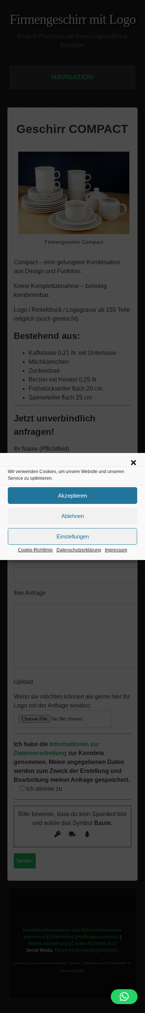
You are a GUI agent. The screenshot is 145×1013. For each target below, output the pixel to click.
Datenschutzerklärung (79, 550)
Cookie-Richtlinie (35, 550)
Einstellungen (73, 536)
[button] (133, 462)
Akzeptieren (72, 495)
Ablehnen (72, 516)
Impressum (116, 550)
